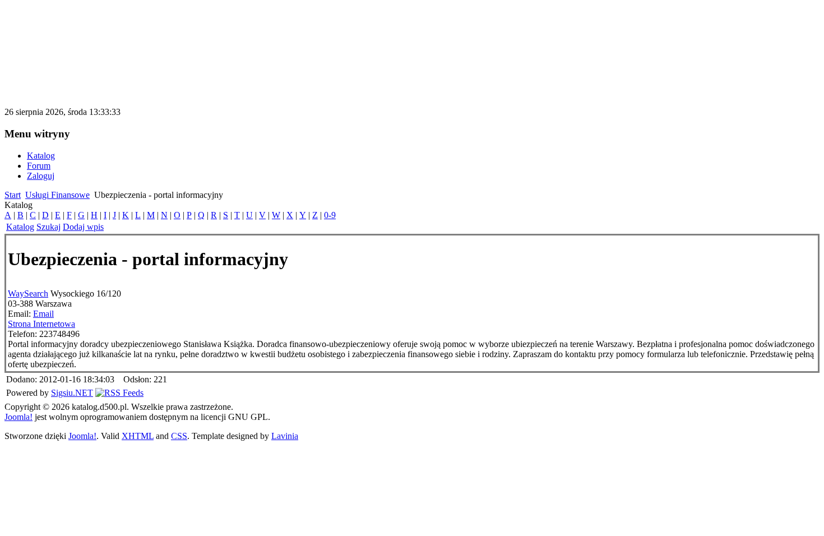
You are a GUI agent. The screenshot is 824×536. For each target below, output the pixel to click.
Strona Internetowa (41, 324)
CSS (179, 436)
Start (12, 195)
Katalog (20, 227)
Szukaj (48, 227)
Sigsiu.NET (72, 393)
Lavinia (284, 436)
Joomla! (18, 417)
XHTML (138, 436)
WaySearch (28, 293)
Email (43, 313)
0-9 (330, 215)
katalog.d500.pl (63, 25)
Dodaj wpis (83, 227)
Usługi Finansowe (57, 195)
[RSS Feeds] (119, 393)
